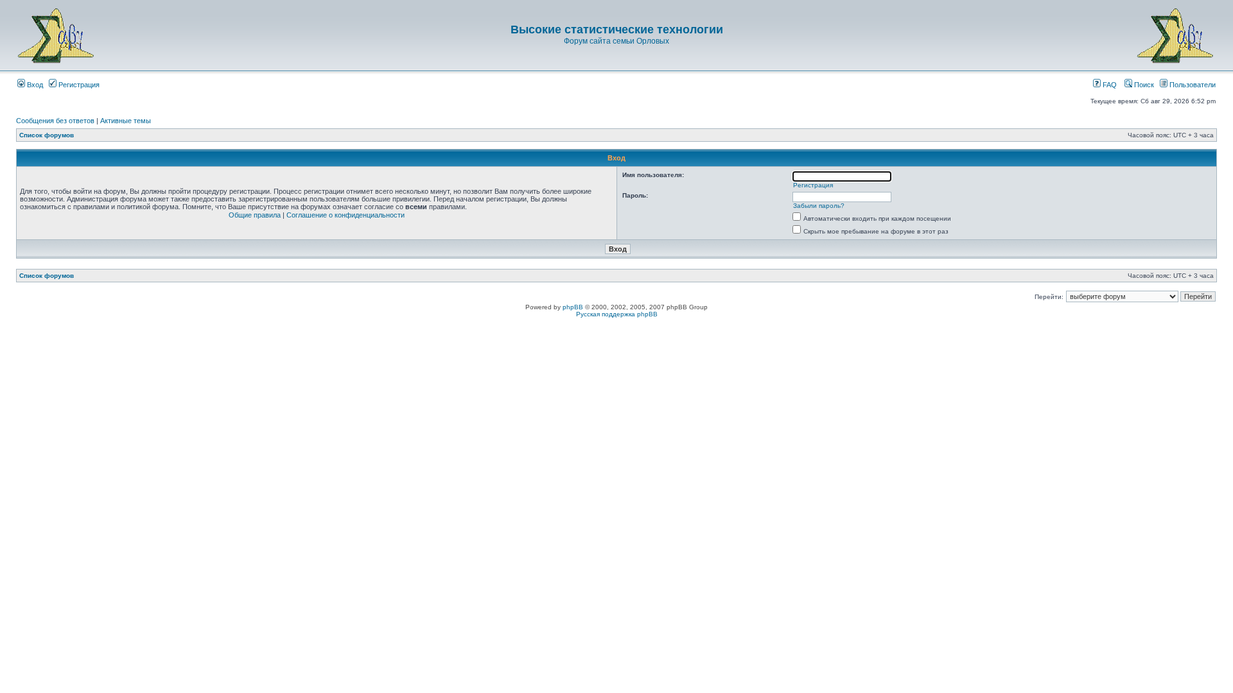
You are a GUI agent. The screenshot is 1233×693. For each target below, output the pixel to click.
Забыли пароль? (818, 205)
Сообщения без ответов (55, 120)
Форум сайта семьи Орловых (616, 41)
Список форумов (46, 135)
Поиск (1143, 85)
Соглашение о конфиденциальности (345, 215)
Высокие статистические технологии (617, 29)
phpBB (573, 307)
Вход (34, 85)
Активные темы (125, 120)
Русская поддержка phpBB (617, 314)
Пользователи (1191, 85)
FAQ (1109, 85)
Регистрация (78, 85)
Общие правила (255, 215)
